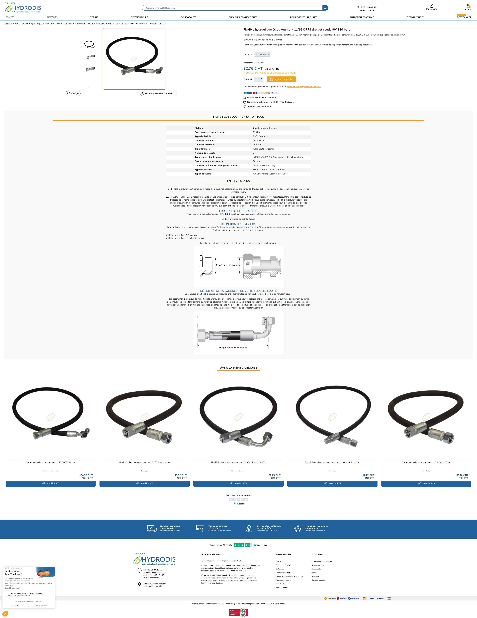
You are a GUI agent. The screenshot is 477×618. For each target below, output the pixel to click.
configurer (53, 483)
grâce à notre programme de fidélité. (304, 86)
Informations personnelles (322, 561)
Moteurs (52, 17)
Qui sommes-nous (283, 572)
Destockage (464, 17)
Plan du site (280, 584)
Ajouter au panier (283, 79)
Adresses (315, 576)
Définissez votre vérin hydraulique (289, 576)
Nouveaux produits (283, 580)
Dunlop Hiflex (181, 197)
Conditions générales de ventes (237, 604)
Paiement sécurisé (283, 565)
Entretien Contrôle (362, 17)
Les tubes (170, 197)
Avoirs (314, 572)
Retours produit (318, 565)
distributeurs (139, 17)
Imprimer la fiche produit (259, 106)
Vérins (94, 17)
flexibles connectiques (243, 17)
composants (188, 17)
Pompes (10, 17)
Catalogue (280, 569)
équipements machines (303, 17)
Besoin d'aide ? (415, 17)
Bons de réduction (319, 580)
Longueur (248, 54)
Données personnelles (214, 604)
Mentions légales (197, 604)
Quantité (247, 79)
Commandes (317, 569)
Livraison (279, 561)
